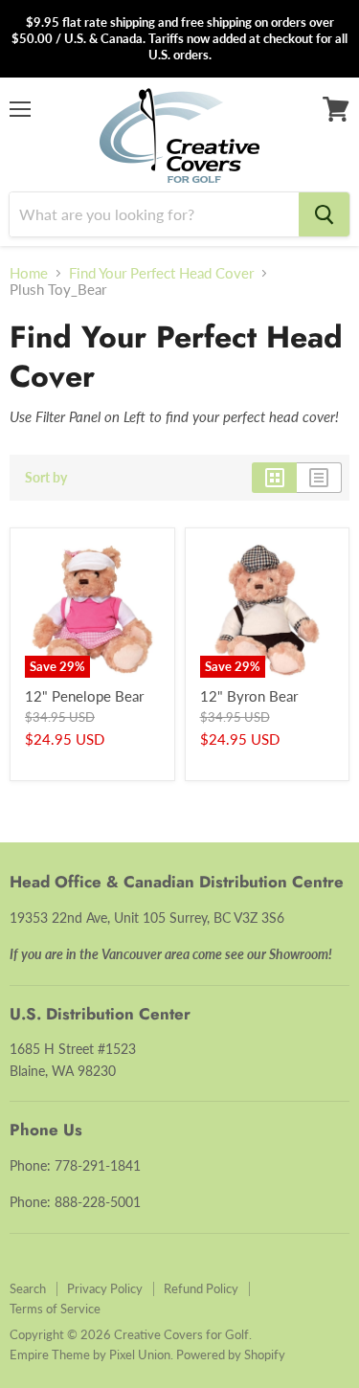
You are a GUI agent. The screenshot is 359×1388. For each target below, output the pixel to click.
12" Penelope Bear (84, 696)
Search (28, 1288)
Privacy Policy (105, 1288)
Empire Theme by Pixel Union (90, 1354)
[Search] (324, 214)
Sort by (46, 477)
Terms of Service (55, 1308)
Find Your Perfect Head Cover (161, 273)
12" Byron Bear (249, 696)
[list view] (319, 477)
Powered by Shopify (230, 1354)
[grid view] (274, 477)
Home (29, 273)
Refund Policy (201, 1288)
